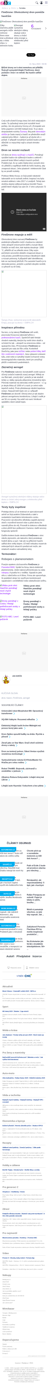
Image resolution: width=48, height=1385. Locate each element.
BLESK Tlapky (7, 1170)
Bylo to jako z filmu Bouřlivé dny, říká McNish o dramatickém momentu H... (23, 1088)
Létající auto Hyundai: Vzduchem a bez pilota (22, 786)
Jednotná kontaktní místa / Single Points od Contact (23, 1380)
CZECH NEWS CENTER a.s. (29, 1368)
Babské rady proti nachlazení (32, 1214)
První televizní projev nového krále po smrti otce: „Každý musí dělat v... (23, 998)
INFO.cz (33, 991)
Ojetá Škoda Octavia (8, 1300)
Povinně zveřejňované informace (24, 1381)
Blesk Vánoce (7, 991)
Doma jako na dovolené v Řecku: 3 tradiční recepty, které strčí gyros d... (23, 1158)
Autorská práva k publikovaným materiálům (24, 1373)
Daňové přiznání (8, 1126)
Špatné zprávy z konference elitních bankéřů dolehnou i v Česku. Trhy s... (23, 1133)
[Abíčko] (5, 5)
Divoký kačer (19, 1170)
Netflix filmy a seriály (32, 1170)
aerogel (26, 698)
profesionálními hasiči (11, 338)
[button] (46, 2)
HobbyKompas (6, 1293)
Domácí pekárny (26, 1147)
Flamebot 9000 (8, 567)
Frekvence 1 (6, 1351)
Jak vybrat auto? (7, 1302)
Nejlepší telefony (26, 1100)
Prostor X (5, 1258)
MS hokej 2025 (7, 1011)
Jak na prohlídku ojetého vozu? (11, 1291)
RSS (31, 1363)
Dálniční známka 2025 (37, 1078)
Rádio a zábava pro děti (9, 1349)
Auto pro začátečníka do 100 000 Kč (13, 1295)
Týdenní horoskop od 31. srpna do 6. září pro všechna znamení (21, 1062)
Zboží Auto (5, 1298)
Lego (3, 1320)
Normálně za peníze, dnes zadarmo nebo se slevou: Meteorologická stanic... (22, 1110)
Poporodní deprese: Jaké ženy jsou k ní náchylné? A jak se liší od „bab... (22, 1226)
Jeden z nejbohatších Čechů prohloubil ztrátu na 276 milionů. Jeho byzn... (22, 1129)
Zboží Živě (5, 1282)
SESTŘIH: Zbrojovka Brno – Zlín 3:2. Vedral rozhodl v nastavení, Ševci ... (23, 1266)
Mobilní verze (34, 968)
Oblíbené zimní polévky (10, 1147)
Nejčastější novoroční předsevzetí (14, 1057)
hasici (9, 698)
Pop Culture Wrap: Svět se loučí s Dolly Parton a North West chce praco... (22, 1195)
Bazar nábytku (6, 1334)
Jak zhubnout (7, 1035)
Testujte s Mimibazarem (9, 1313)
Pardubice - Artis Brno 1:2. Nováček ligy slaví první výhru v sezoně (22, 1269)
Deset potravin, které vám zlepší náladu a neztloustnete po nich (21, 1223)
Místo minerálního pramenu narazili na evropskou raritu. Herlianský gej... (22, 1180)
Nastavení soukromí (17, 1378)
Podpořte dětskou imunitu (11, 1214)
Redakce (25, 1363)
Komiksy (23, 1238)
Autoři (10, 956)
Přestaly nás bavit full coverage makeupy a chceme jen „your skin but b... (23, 1202)
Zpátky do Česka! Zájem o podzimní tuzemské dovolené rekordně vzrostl (22, 1176)
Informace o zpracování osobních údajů (20, 1376)
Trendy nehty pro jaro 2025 (22, 1035)
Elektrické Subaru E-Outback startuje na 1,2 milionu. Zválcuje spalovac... (20, 1084)
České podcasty (7, 1346)
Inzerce (37, 956)
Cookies (36, 1376)
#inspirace (6, 1192)
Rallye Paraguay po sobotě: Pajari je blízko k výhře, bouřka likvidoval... (23, 1081)
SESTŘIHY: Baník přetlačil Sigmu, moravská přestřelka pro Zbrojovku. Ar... (23, 1023)
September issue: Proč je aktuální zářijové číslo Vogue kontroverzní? (23, 1199)
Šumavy (23, 132)
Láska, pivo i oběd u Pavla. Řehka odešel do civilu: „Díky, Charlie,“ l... (23, 1042)
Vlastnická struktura (30, 1378)
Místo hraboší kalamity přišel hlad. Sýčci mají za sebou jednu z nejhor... (23, 1065)
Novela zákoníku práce (23, 1126)
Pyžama (4, 1322)
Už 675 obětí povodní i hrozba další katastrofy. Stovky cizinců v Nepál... (23, 1000)
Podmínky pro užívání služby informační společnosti (23, 1375)
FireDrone (17, 698)
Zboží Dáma (6, 1286)
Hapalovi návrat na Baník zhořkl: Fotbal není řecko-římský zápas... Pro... (22, 1015)
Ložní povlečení (7, 1331)
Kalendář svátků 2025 (21, 991)
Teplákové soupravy (8, 1327)
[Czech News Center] (28, 975)
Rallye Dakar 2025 (22, 1078)
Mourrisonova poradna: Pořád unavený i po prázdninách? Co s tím (22, 1241)
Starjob (4, 1344)
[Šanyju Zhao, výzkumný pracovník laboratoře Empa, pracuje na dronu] (24, 316)
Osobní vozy (6, 1284)
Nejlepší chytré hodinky (10, 1100)
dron (3, 698)
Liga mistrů (24, 1011)
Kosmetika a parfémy (8, 1324)
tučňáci (22, 351)
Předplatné (23, 956)
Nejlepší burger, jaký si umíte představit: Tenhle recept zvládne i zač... (23, 1155)
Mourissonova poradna (10, 1238)
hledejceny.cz (6, 1279)
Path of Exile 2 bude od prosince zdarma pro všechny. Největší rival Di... (24, 1247)
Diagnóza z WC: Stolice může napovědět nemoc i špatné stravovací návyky (22, 1220)
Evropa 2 (5, 1353)
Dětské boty (6, 1329)
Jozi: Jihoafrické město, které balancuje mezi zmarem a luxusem (21, 1173)
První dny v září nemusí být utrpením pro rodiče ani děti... (19, 1067)
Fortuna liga (30, 1258)
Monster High (6, 1315)
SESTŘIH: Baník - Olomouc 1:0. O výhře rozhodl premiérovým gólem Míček (23, 1262)
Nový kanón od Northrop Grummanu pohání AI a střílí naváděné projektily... (21, 1114)
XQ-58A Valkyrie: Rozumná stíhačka (18, 719)
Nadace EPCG (38, 1126)
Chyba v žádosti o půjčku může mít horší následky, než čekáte (21, 1040)
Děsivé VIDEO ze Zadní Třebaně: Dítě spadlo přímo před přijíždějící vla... (22, 1045)
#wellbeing (15, 1192)
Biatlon (16, 1011)
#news (22, 1192)
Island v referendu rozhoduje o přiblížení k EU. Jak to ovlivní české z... (23, 1137)
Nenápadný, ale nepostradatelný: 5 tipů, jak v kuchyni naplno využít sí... (23, 1153)
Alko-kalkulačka (8, 1078)
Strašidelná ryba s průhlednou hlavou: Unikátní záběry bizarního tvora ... (23, 1244)
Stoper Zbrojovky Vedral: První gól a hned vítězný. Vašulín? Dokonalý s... (23, 1019)
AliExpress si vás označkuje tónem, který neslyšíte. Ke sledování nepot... (21, 1106)
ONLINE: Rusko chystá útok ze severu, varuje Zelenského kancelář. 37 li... (24, 995)
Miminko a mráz (33, 1057)
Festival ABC (32, 1238)
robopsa (5, 573)
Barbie (4, 1317)
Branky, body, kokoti (18, 1258)
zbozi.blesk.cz (6, 1289)
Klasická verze (15, 968)
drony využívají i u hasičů (23, 155)
